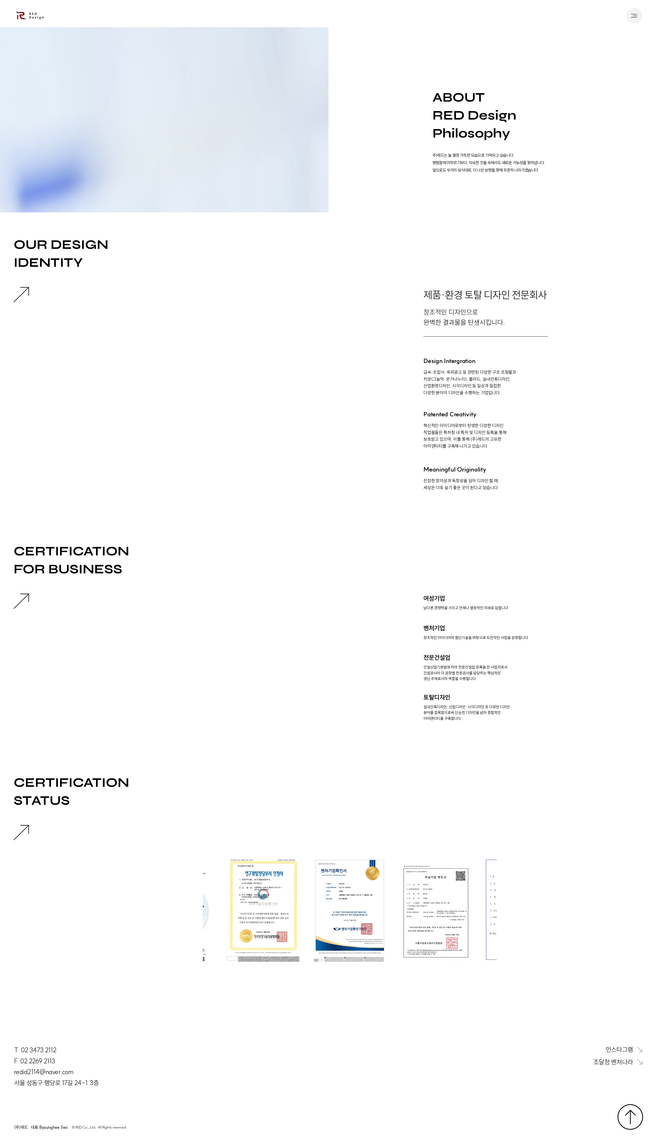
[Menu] (634, 15)
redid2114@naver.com (43, 1072)
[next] (639, 1049)
